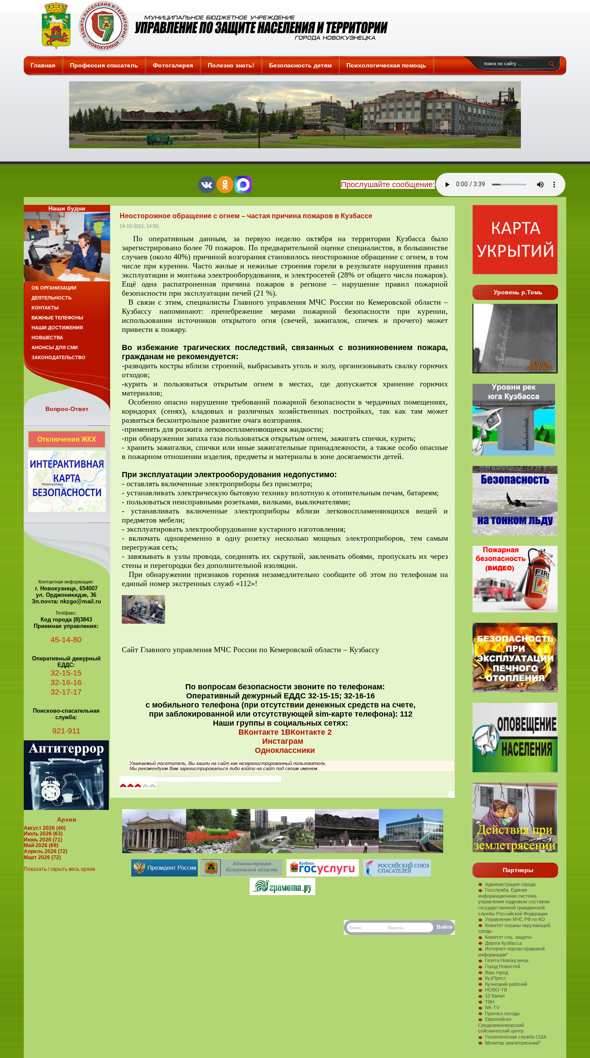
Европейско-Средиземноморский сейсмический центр (501, 1025)
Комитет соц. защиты (508, 937)
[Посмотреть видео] (515, 691)
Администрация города (510, 884)
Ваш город (496, 972)
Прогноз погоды (502, 1013)
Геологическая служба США (515, 1036)
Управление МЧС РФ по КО (515, 919)
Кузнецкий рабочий (506, 984)
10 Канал (494, 995)
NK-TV (492, 1007)
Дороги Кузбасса (503, 943)
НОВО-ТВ (496, 989)
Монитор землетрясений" (513, 1042)
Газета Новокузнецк (507, 960)
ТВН (490, 1001)
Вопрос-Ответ (67, 408)
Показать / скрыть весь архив (59, 869)
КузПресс (495, 978)
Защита (211, 26)
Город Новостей (502, 966)
